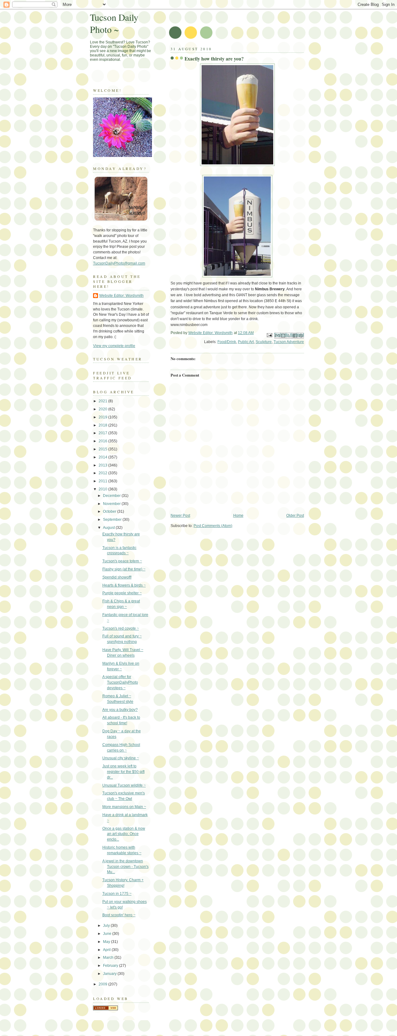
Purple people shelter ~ (122, 593)
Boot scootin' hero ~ (119, 915)
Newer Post (180, 515)
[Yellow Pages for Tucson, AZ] (105, 1009)
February (111, 965)
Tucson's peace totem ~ (122, 561)
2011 (103, 481)
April (107, 950)
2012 (103, 473)
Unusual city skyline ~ (120, 758)
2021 (103, 401)
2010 (103, 489)
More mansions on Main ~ (124, 807)
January (110, 973)
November (112, 504)
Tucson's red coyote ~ (120, 628)
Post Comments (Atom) (213, 526)
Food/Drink (226, 342)
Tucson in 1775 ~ (117, 893)
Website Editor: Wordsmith (121, 295)
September (113, 519)
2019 (103, 417)
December (112, 495)
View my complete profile (114, 346)
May (107, 942)
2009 (103, 984)
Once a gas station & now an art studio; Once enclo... (123, 834)
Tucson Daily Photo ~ (114, 23)
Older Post (295, 515)
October (110, 511)
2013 (103, 465)
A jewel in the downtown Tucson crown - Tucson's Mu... (125, 866)
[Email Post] (269, 335)
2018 (103, 425)
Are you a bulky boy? (120, 710)
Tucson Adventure (289, 342)
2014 (103, 457)
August (109, 527)
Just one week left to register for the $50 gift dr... (123, 771)
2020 (103, 409)
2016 (103, 441)
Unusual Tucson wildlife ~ (124, 785)
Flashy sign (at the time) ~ (123, 569)
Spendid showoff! (117, 577)
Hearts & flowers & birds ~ (124, 585)
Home (238, 515)
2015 (103, 449)
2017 (103, 433)
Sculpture (264, 342)
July (107, 925)
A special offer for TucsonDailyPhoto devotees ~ (120, 682)
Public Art (246, 342)
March (108, 957)
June (107, 933)
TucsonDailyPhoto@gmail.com (119, 263)
